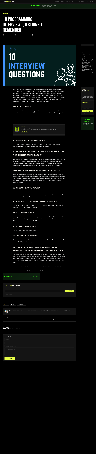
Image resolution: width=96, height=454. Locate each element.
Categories (56, 1)
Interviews (5, 13)
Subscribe (70, 290)
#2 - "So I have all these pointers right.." (86, 75)
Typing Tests (73, 1)
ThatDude (9, 2)
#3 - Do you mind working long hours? (87, 73)
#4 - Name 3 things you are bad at (87, 70)
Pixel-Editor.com (82, 1)
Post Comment (9, 358)
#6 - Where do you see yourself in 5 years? (86, 63)
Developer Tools (64, 1)
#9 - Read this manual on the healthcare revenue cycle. (87, 50)
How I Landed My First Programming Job (51, 319)
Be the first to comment (15, 328)
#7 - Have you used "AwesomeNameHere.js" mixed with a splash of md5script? (87, 59)
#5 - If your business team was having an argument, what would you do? (87, 66)
